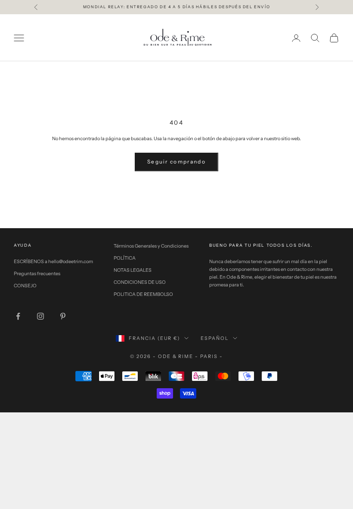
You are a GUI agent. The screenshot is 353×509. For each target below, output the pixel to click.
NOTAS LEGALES (133, 270)
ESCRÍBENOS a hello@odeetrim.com (53, 261)
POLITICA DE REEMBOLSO (143, 294)
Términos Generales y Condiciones (151, 246)
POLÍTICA (125, 258)
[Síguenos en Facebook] (18, 316)
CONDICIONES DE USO (140, 282)
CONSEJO (25, 286)
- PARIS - (209, 356)
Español (215, 338)
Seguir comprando (176, 161)
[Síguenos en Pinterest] (63, 316)
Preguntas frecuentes (37, 273)
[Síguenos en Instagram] (40, 316)
